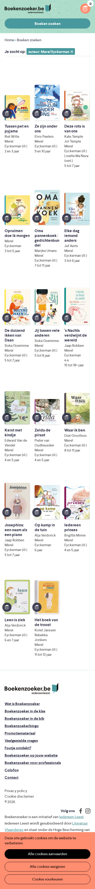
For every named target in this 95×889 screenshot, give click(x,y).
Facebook (79, 810)
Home (9, 40)
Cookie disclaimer (19, 796)
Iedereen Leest (71, 816)
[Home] (31, 689)
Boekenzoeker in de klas (25, 711)
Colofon (12, 770)
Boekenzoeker (28, 8)
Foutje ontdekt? (18, 748)
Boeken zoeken (48, 23)
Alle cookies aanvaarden (47, 853)
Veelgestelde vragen (21, 740)
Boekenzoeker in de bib (24, 718)
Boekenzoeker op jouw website (31, 755)
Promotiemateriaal (20, 733)
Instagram (86, 810)
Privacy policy (16, 790)
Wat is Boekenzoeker (22, 703)
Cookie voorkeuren (47, 879)
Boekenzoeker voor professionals (33, 762)
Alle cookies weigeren (47, 866)
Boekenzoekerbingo (22, 725)
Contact (11, 777)
